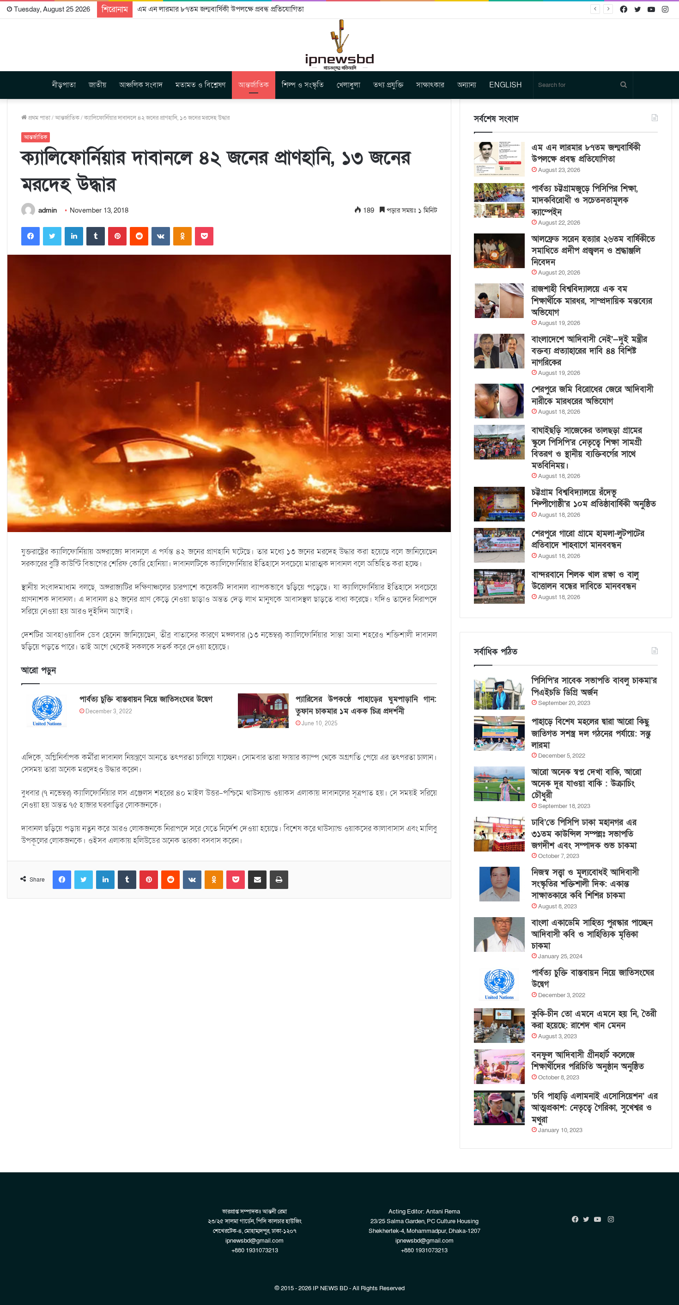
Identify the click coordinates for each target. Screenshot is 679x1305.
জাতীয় (97, 85)
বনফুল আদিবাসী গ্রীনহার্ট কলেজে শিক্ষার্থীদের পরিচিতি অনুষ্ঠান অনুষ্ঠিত (588, 1061)
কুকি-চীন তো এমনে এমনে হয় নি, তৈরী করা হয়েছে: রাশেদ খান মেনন (594, 1020)
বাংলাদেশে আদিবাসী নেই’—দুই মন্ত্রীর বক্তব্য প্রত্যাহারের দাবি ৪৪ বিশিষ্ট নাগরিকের (589, 351)
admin (47, 210)
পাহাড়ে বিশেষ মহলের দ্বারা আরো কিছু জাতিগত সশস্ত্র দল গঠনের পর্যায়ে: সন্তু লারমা (591, 733)
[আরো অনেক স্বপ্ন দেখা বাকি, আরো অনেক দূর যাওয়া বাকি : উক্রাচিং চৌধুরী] (499, 783)
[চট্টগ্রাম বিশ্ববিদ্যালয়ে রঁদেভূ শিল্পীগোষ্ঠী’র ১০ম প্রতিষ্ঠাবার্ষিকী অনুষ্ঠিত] (499, 504)
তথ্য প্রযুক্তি (388, 85)
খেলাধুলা (348, 85)
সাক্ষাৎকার (430, 85)
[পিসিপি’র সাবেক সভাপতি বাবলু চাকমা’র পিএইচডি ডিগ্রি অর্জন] (499, 692)
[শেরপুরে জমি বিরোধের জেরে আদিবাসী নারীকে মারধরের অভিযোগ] (499, 401)
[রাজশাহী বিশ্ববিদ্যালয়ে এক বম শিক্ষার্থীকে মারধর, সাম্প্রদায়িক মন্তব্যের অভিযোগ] (499, 300)
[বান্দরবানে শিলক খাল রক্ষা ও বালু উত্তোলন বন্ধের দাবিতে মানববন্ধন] (499, 586)
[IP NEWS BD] (339, 45)
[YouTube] (599, 1219)
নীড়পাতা (64, 85)
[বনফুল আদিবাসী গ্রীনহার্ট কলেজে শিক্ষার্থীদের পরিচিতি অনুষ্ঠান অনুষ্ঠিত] (499, 1066)
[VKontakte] (161, 236)
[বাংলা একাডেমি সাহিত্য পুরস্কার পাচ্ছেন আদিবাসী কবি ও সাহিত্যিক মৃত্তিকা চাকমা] (499, 934)
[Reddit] (139, 236)
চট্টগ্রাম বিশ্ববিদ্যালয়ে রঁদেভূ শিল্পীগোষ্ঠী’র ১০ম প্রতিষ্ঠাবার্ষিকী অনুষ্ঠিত (594, 498)
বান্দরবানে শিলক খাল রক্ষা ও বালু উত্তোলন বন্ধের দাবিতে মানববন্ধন (585, 581)
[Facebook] (30, 236)
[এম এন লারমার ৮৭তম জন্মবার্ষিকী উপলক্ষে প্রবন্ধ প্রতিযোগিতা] (499, 159)
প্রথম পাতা (38, 118)
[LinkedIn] (74, 236)
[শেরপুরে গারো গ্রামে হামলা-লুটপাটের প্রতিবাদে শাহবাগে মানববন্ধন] (499, 545)
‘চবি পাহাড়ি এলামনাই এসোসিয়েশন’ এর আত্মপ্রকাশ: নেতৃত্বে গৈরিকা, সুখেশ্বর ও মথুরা (595, 1108)
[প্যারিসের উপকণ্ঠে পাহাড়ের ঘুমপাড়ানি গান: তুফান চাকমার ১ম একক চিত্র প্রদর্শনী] (263, 710)
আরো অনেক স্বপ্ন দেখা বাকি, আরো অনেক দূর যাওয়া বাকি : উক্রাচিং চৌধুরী (586, 784)
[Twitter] (52, 236)
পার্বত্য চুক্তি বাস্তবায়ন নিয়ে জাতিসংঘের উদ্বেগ (145, 699)
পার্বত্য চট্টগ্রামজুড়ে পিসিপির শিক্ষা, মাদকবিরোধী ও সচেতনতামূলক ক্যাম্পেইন (585, 200)
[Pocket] (204, 236)
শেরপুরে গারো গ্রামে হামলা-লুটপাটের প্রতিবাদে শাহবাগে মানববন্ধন (588, 539)
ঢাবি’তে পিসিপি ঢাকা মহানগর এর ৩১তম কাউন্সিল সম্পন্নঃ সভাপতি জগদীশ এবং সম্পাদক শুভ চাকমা (584, 834)
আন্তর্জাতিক (253, 85)
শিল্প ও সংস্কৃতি (303, 85)
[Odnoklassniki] (182, 236)
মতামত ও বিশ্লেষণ (200, 85)
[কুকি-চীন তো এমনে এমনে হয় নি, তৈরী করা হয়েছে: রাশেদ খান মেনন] (499, 1025)
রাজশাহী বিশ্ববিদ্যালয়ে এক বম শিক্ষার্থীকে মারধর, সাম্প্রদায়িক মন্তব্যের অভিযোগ (592, 301)
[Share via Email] (257, 879)
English (505, 85)
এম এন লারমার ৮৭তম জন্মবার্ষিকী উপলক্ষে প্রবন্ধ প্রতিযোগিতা (586, 153)
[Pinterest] (117, 236)
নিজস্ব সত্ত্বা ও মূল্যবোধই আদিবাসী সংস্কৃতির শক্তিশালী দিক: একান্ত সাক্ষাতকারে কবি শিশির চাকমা (585, 884)
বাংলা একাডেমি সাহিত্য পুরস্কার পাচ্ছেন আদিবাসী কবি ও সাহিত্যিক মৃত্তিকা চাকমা (592, 934)
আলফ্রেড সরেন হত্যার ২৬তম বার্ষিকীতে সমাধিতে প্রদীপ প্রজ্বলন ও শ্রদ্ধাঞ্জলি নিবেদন (593, 251)
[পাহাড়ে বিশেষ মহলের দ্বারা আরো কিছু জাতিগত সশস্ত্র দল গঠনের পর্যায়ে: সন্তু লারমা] (499, 733)
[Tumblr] (95, 236)
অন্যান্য (466, 85)
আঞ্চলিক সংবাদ (141, 85)
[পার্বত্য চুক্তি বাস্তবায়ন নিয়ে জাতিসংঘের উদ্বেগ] (47, 710)
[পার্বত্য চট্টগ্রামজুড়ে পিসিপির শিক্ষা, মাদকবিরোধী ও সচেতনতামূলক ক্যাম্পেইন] (499, 200)
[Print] (279, 879)
